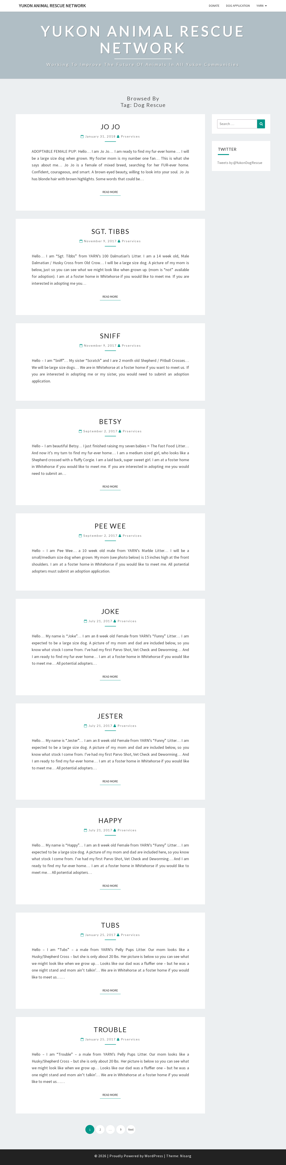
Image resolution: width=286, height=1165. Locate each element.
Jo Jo (110, 127)
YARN (260, 6)
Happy (110, 820)
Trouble (110, 1029)
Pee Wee (110, 526)
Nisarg (185, 1156)
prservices (130, 136)
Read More (112, 192)
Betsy (110, 421)
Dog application (238, 6)
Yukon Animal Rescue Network (52, 5)
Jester (110, 716)
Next (131, 1129)
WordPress (154, 1156)
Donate (214, 6)
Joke (110, 611)
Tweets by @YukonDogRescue (239, 162)
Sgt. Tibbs (110, 231)
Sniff (110, 336)
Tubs (110, 925)
